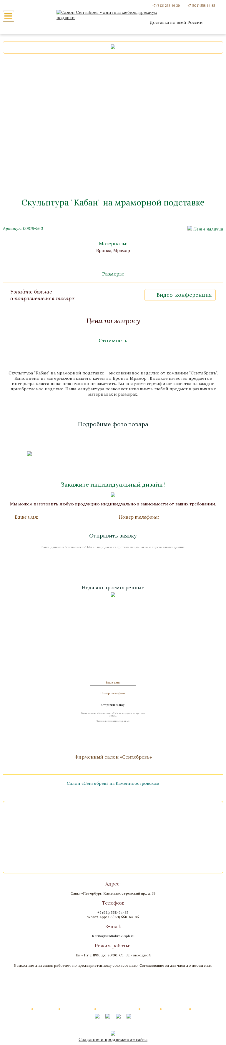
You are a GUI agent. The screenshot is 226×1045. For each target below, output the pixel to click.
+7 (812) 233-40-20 (166, 5)
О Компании (46, 1009)
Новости (150, 1009)
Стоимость (113, 340)
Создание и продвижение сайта (113, 1039)
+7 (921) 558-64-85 (201, 5)
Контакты (202, 1009)
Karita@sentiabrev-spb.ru (113, 936)
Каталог (22, 1009)
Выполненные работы (118, 1009)
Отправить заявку (113, 535)
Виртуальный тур (77, 1009)
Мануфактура (175, 1009)
